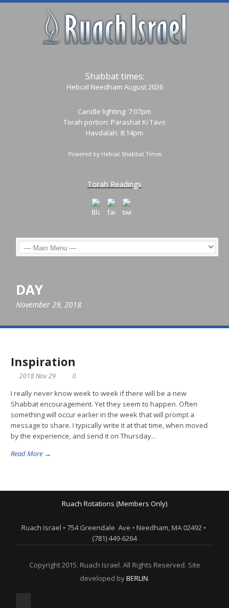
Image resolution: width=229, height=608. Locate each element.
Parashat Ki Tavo (138, 122)
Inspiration (43, 361)
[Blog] (96, 207)
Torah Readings (114, 184)
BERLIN (137, 578)
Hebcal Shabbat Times (131, 154)
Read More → (31, 453)
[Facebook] (111, 207)
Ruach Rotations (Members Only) (114, 503)
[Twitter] (126, 207)
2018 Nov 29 (37, 375)
